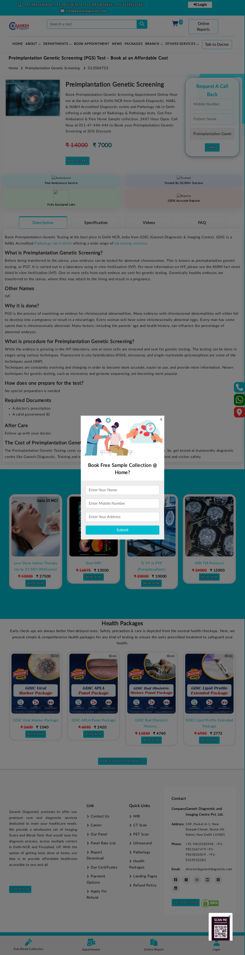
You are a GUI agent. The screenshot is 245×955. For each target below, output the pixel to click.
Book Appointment (91, 44)
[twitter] (186, 880)
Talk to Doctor (217, 44)
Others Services (180, 44)
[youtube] (207, 880)
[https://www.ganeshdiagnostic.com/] (19, 26)
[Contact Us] (239, 389)
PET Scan (141, 834)
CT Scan (140, 825)
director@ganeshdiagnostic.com (209, 869)
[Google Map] (239, 414)
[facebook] (176, 880)
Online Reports (203, 26)
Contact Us (20, 889)
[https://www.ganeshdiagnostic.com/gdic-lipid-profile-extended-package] (151, 684)
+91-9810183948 (38, 4)
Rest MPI (35, 563)
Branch (152, 44)
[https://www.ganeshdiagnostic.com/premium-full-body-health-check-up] (209, 684)
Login (202, 4)
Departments (55, 44)
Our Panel (99, 834)
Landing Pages (145, 876)
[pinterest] (218, 880)
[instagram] (197, 880)
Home (13, 68)
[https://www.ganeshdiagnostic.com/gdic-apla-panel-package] (35, 684)
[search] (142, 24)
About (31, 44)
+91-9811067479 (69, 4)
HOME (17, 44)
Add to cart (77, 161)
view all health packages (120, 761)
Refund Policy (145, 885)
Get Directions (185, 902)
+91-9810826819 (99, 4)
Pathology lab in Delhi (53, 243)
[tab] (43, 222)
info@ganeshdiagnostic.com (86, 11)
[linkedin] (176, 888)
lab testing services (130, 243)
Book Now (36, 577)
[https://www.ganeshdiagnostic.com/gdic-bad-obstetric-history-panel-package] (93, 684)
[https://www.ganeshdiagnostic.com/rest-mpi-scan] (35, 526)
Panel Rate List (103, 843)
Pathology (141, 852)
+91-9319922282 (129, 4)
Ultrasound (142, 843)
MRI (136, 816)
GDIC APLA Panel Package (36, 720)
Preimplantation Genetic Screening (52, 68)
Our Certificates (104, 867)
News (117, 44)
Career (96, 825)
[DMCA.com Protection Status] (210, 902)
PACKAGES (133, 44)
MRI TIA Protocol (151, 563)
